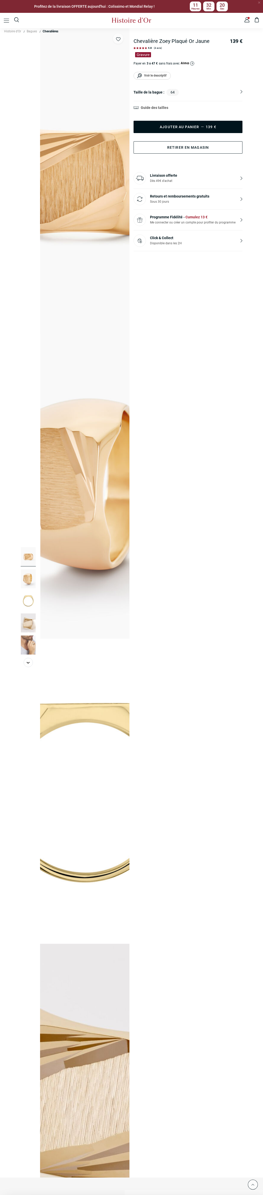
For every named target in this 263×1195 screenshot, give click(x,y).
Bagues (32, 31)
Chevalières (50, 31)
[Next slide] (28, 662)
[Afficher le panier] (257, 20)
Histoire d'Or (12, 31)
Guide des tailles (154, 108)
